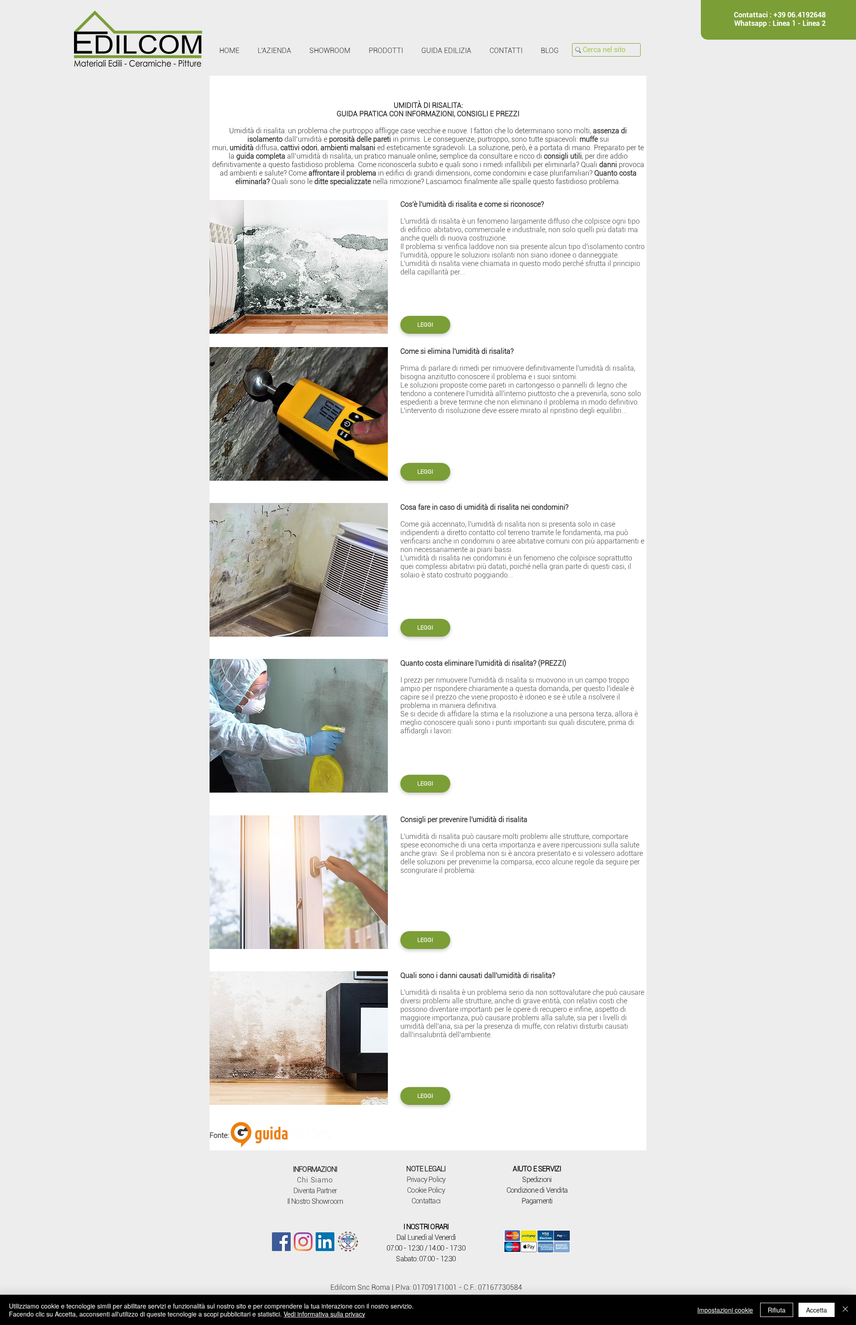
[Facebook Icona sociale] (281, 1241)
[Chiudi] (845, 1310)
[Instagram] (303, 1241)
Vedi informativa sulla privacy (324, 1313)
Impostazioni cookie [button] (725, 1309)
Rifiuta (777, 1309)
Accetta (816, 1309)
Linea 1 (784, 23)
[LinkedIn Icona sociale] (325, 1241)
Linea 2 (814, 23)
